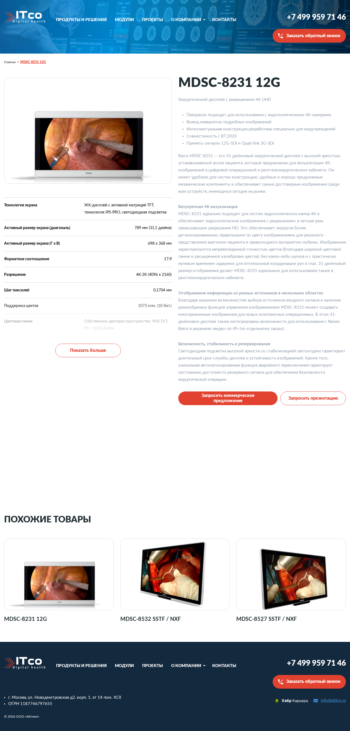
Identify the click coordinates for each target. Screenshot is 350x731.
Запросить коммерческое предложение (228, 398)
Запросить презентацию (313, 398)
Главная (10, 62)
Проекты (152, 20)
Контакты (224, 20)
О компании (186, 20)
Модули (124, 20)
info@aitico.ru (333, 700)
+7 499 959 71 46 (316, 17)
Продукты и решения (81, 20)
